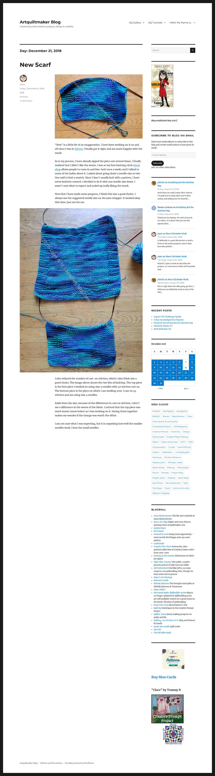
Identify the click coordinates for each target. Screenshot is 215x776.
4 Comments (26, 101)
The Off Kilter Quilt (162, 632)
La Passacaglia (182, 452)
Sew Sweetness (173, 483)
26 (173, 378)
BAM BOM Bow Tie (162, 329)
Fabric (155, 442)
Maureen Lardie (161, 580)
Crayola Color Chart (163, 546)
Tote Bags (157, 488)
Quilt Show (157, 483)
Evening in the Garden (164, 556)
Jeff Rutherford (161, 568)
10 (161, 367)
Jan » (186, 388)
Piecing (170, 467)
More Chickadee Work (176, 233)
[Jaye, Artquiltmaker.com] (173, 86)
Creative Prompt (160, 431)
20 (179, 372)
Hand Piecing (184, 447)
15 (192, 367)
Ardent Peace (160, 528)
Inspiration (167, 452)
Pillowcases (182, 467)
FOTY (183, 442)
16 (154, 372)
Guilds (171, 447)
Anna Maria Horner (163, 516)
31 (161, 383)
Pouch (155, 472)
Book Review (178, 416)
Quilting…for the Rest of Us (166, 620)
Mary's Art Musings (163, 577)
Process (165, 472)
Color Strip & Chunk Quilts (164, 421)
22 (192, 372)
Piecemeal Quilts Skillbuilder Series (170, 592)
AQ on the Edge (161, 522)
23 (154, 378)
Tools (185, 483)
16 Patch (156, 411)
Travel (167, 488)
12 (173, 367)
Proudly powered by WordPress (79, 763)
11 (167, 367)
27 (179, 378)
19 (173, 372)
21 (186, 372)
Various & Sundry (181, 488)
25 (167, 378)
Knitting (24, 96)
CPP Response (180, 426)
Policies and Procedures (51, 763)
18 (167, 372)
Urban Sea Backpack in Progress (169, 320)
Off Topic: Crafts (175, 462)
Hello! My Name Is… (181, 22)
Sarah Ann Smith (162, 626)
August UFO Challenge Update (167, 316)
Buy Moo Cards (163, 677)
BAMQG (156, 416)
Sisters (79, 148)
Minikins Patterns (172, 457)
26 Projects (168, 411)
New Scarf (35, 64)
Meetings (156, 457)
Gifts (191, 442)
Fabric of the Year (169, 442)
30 (154, 383)
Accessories (181, 411)
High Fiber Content (163, 562)
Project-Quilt (158, 478)
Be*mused (159, 531)
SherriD (157, 629)
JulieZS (161, 182)
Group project (159, 447)
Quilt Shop (183, 478)
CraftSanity (159, 543)
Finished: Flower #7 (163, 326)
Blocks (166, 416)
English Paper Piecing (177, 437)
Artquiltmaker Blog (40, 21)
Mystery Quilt (158, 462)
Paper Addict (159, 589)
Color (189, 416)
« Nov (160, 388)
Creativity (175, 431)
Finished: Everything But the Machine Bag (173, 323)
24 (161, 378)
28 (186, 378)
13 (179, 367)
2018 (22, 92)
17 (161, 372)
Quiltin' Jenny (160, 614)
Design (186, 431)
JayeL (22, 84)
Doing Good (158, 437)
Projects (171, 478)
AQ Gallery (135, 22)
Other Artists (158, 467)
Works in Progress (160, 493)
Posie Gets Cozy (161, 605)
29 (192, 378)
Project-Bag (177, 472)
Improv (155, 452)
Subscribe (157, 163)
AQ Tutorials (155, 22)
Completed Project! (161, 426)
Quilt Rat (158, 608)
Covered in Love (161, 534)
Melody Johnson (161, 583)
